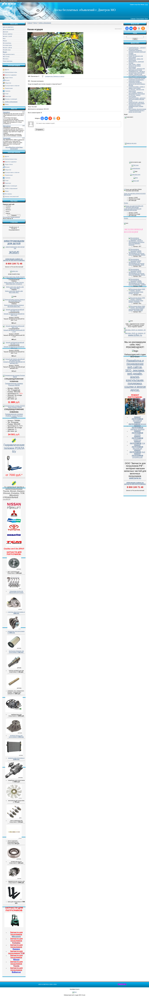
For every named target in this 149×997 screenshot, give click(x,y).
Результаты (6, 217)
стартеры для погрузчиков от (16, 612)
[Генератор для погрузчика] (14, 628)
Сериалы (7, 91)
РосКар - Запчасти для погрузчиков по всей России (137, 74)
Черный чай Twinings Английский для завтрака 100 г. (14, 362)
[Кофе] (14, 271)
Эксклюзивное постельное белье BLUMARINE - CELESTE (136, 243)
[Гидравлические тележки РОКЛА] (14, 471)
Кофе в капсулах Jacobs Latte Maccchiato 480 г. (14, 291)
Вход (146, 18)
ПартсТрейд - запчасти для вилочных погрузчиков (137, 69)
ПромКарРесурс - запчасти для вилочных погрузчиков (137, 72)
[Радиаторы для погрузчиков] (14, 755)
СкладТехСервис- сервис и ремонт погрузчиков (137, 87)
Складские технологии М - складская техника (136, 80)
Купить (126, 203)
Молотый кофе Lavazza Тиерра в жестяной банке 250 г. (14, 305)
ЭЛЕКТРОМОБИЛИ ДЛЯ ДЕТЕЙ (14, 242)
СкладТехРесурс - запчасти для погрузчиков (137, 48)
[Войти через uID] (42, 118)
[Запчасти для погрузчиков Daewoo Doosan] (14, 523)
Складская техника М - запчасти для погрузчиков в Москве (137, 84)
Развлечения (9, 88)
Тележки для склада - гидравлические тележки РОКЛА (136, 106)
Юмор (6, 104)
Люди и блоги (9, 77)
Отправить (39, 129)
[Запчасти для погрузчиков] (14, 926)
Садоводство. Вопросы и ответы (54, 76)
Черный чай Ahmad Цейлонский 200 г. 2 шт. (14, 330)
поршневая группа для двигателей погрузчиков (16, 591)
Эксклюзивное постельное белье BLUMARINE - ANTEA (137, 274)
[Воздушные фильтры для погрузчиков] (14, 648)
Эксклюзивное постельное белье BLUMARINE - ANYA (136, 264)
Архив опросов (15, 217)
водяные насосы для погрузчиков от (16, 736)
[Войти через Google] (54, 118)
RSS (146, 4)
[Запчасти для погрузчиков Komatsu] (14, 538)
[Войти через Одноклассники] (58, 118)
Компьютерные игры (11, 72)
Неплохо (8, 209)
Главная (133, 18)
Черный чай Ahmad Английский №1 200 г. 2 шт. (14, 314)
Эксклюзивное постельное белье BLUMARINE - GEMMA (137, 284)
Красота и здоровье (11, 75)
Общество (8, 83)
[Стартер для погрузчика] (14, 609)
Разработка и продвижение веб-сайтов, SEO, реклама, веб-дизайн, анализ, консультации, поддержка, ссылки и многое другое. (135, 375)
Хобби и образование (11, 101)
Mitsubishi (16, 934)
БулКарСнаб (132, 54)
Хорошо (8, 208)
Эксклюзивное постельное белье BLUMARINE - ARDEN (137, 254)
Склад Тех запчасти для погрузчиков (136, 56)
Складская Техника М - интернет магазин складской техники (137, 52)
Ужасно (8, 213)
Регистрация (140, 18)
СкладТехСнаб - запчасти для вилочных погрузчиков (136, 102)
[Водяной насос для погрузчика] (14, 733)
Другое (7, 69)
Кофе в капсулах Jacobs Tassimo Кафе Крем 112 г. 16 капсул (14, 283)
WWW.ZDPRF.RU (135, 478)
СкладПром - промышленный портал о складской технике (137, 77)
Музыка (7, 80)
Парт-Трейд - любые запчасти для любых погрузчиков (135, 66)
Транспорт (8, 96)
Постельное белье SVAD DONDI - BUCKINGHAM (136, 309)
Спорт (6, 93)
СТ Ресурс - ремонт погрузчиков (135, 95)
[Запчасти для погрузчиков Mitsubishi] (14, 516)
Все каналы (8, 194)
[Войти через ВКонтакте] (46, 118)
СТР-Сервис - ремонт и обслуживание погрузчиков (137, 93)
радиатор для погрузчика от (16, 758)
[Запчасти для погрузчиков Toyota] (14, 530)
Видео (35, 23)
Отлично (8, 206)
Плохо (7, 211)
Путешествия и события (12, 85)
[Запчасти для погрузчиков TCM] (14, 545)
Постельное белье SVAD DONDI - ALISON (136, 292)
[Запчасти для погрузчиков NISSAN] (14, 509)
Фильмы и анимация (11, 99)
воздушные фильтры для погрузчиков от (16, 651)
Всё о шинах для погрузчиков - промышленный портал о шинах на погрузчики (137, 110)
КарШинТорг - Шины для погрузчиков (136, 59)
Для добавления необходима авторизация (14, 148)
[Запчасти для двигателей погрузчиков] (14, 588)
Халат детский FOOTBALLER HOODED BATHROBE (132, 209)
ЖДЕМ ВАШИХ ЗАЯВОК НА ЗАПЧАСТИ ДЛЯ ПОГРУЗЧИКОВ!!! (14, 259)
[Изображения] (39, 96)
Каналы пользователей (12, 196)
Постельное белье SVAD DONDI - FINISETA (136, 301)
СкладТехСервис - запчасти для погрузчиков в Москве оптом (137, 99)
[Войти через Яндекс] (50, 118)
